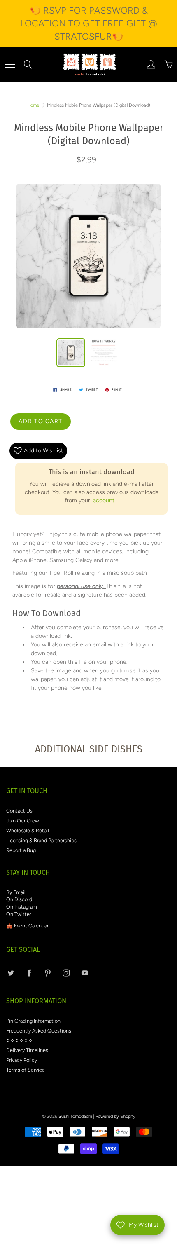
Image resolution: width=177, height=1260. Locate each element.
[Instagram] (66, 973)
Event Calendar (31, 926)
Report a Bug (21, 850)
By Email (16, 892)
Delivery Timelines (27, 1050)
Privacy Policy (21, 1060)
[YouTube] (84, 973)
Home (33, 105)
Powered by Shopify (115, 1116)
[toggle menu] (9, 64)
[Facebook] (29, 973)
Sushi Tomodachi (75, 1116)
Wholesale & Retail (27, 830)
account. (104, 500)
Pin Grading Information (33, 1021)
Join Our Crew (22, 820)
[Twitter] (10, 973)
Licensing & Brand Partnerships (41, 840)
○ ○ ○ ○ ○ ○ (19, 1040)
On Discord (19, 899)
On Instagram (21, 907)
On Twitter (18, 914)
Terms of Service (25, 1070)
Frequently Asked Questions (38, 1031)
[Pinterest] (47, 973)
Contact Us (19, 811)
